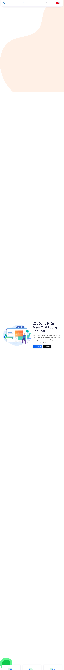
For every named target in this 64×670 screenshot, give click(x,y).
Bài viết (45, 3)
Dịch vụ (34, 3)
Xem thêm (47, 346)
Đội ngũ (39, 3)
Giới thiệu (28, 3)
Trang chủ (21, 3)
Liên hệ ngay (37, 346)
